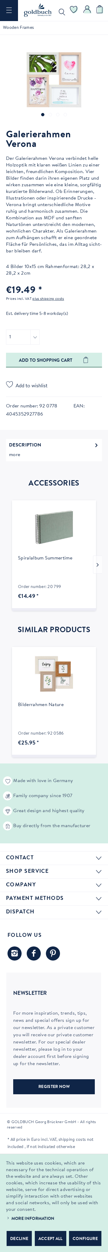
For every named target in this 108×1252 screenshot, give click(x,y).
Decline (19, 1239)
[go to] (42, 114)
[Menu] (9, 10)
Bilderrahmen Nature (41, 704)
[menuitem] (9, 10)
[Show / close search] (61, 11)
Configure (85, 1239)
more (14, 454)
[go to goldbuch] (15, 953)
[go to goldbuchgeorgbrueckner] (53, 953)
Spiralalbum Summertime (45, 558)
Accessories (54, 484)
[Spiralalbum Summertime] (54, 527)
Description (25, 445)
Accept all (50, 1239)
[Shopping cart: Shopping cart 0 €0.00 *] (100, 11)
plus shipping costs (48, 299)
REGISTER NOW (54, 1087)
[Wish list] (74, 11)
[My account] (87, 11)
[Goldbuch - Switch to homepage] (38, 10)
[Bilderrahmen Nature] (54, 674)
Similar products (54, 630)
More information (33, 1219)
